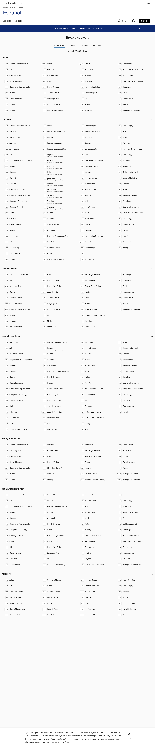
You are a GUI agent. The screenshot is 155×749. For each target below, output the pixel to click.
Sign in (144, 21)
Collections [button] (19, 21)
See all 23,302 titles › (77, 51)
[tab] (59, 45)
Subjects (7, 21)
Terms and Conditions (67, 733)
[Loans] (134, 21)
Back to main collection (14, 3)
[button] (123, 21)
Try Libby (54, 28)
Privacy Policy (86, 733)
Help (148, 3)
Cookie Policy (64, 742)
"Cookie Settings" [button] (58, 739)
